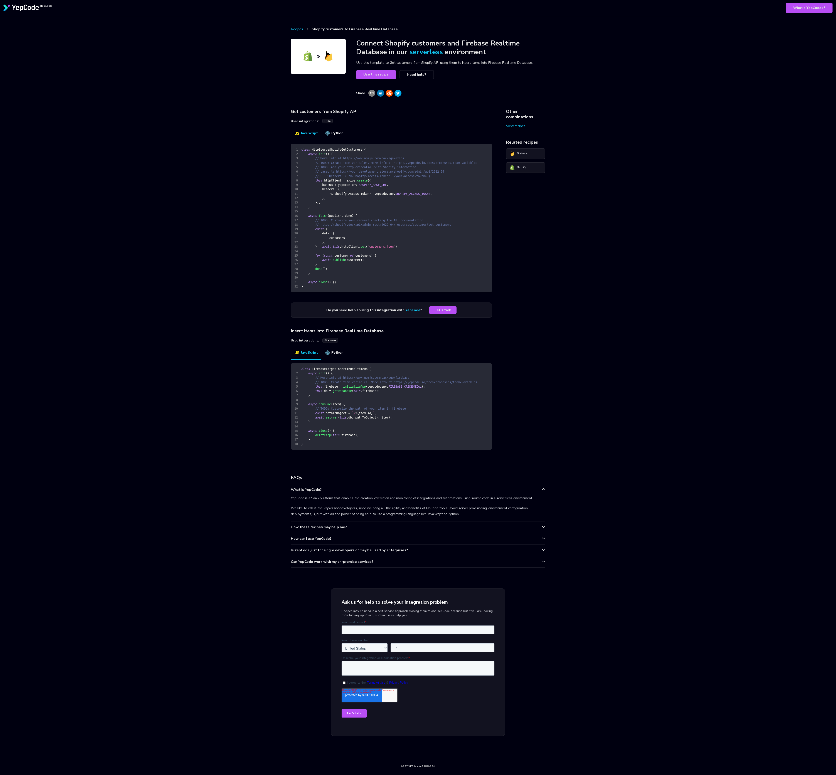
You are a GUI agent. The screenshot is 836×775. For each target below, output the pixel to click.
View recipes (516, 126)
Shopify (521, 167)
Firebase (522, 153)
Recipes (297, 29)
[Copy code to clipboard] (486, 149)
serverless (426, 52)
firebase (330, 340)
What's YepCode (807, 7)
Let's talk (443, 310)
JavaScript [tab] (309, 133)
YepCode (412, 310)
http (327, 121)
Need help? (416, 74)
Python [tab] (337, 133)
